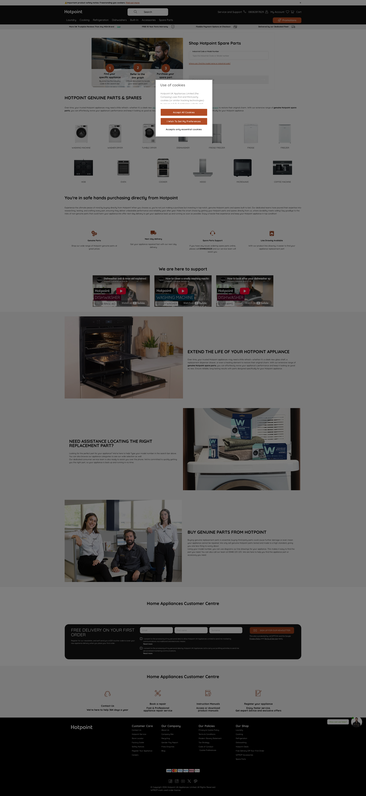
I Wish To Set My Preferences (184, 121)
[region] (184, 108)
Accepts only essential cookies (184, 129)
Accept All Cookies (184, 112)
